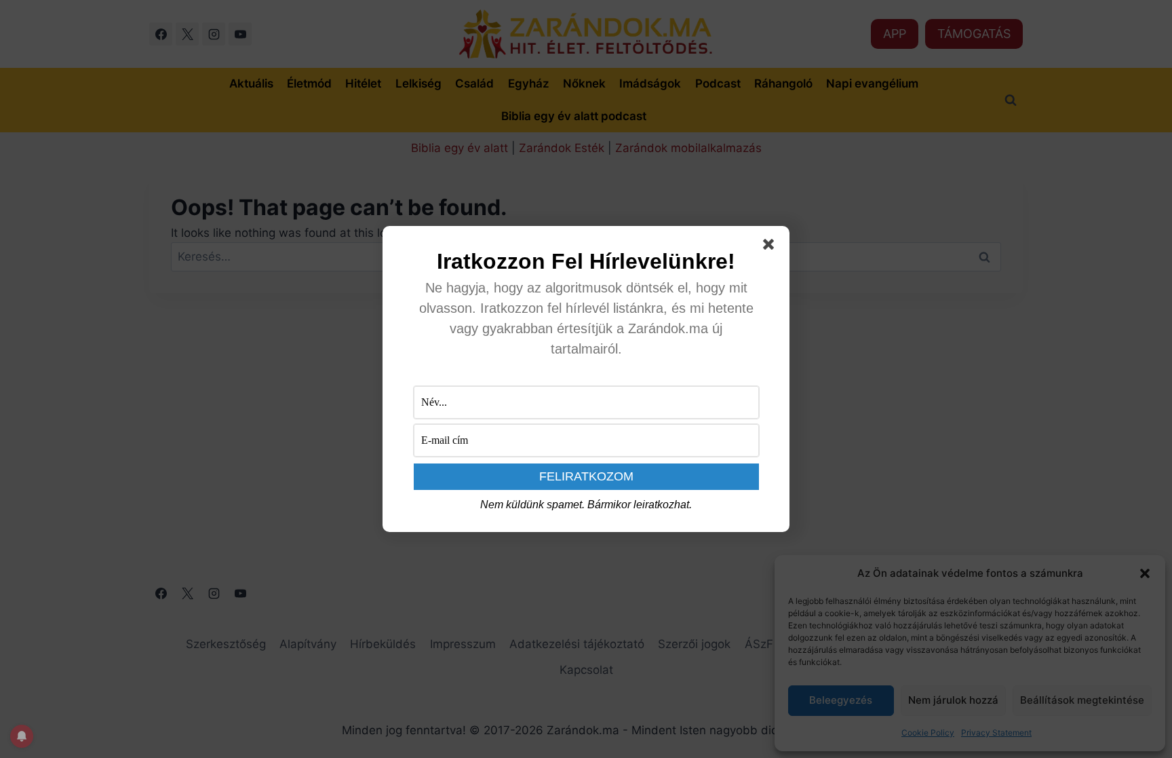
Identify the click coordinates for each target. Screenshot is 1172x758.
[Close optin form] (771, 247)
